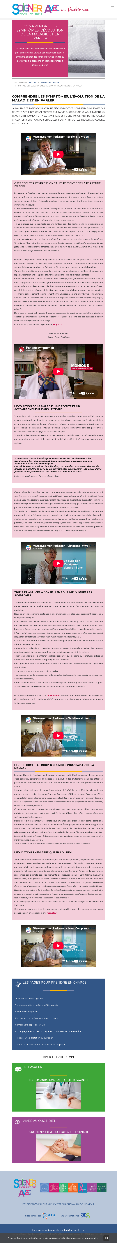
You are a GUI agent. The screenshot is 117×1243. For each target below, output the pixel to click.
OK (106, 1238)
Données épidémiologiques (29, 998)
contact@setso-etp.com (72, 1230)
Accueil (33, 82)
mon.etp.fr (52, 912)
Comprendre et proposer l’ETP (30, 1025)
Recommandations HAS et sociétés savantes (37, 1005)
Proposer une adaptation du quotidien (34, 1038)
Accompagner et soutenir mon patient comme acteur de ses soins (48, 1031)
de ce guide (53, 695)
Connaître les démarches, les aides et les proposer (40, 1044)
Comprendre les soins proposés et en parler (37, 1018)
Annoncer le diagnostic (26, 1011)
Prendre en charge (50, 82)
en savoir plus (91, 1238)
